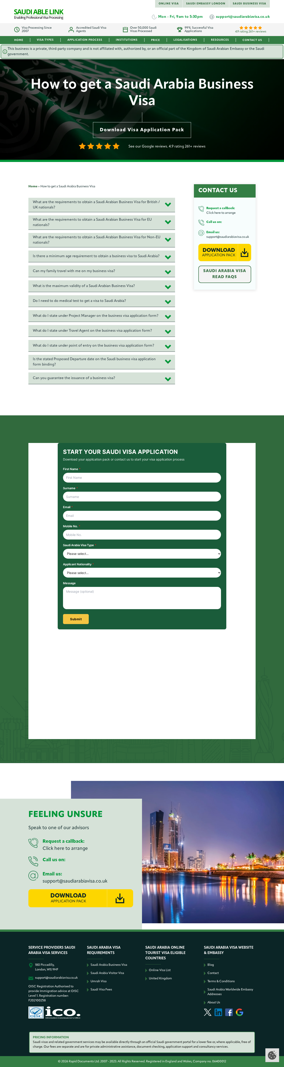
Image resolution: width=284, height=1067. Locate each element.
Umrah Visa (98, 981)
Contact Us (252, 40)
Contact (213, 973)
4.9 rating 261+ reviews (250, 31)
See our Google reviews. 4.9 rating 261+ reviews (166, 146)
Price (155, 40)
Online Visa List (160, 970)
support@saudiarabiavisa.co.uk (227, 237)
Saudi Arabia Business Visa (109, 965)
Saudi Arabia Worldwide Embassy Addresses (230, 992)
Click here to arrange (221, 213)
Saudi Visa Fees (101, 989)
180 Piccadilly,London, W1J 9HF (46, 967)
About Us (213, 1002)
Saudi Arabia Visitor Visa (107, 973)
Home (18, 40)
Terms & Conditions (221, 981)
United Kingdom (160, 978)
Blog (210, 965)
